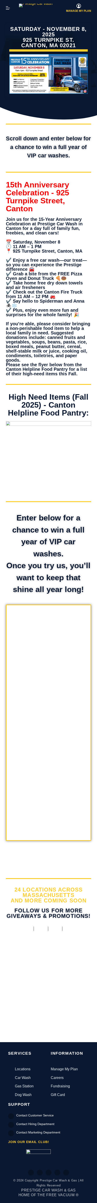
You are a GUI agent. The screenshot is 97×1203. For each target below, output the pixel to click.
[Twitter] (40, 1173)
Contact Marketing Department (38, 1132)
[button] (10, 987)
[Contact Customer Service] (11, 1116)
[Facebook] (31, 1173)
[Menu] (8, 8)
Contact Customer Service (35, 1115)
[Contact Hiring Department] (11, 1125)
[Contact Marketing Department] (11, 1133)
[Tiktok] (66, 1173)
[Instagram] (48, 1173)
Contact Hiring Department (35, 1124)
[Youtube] (57, 1173)
